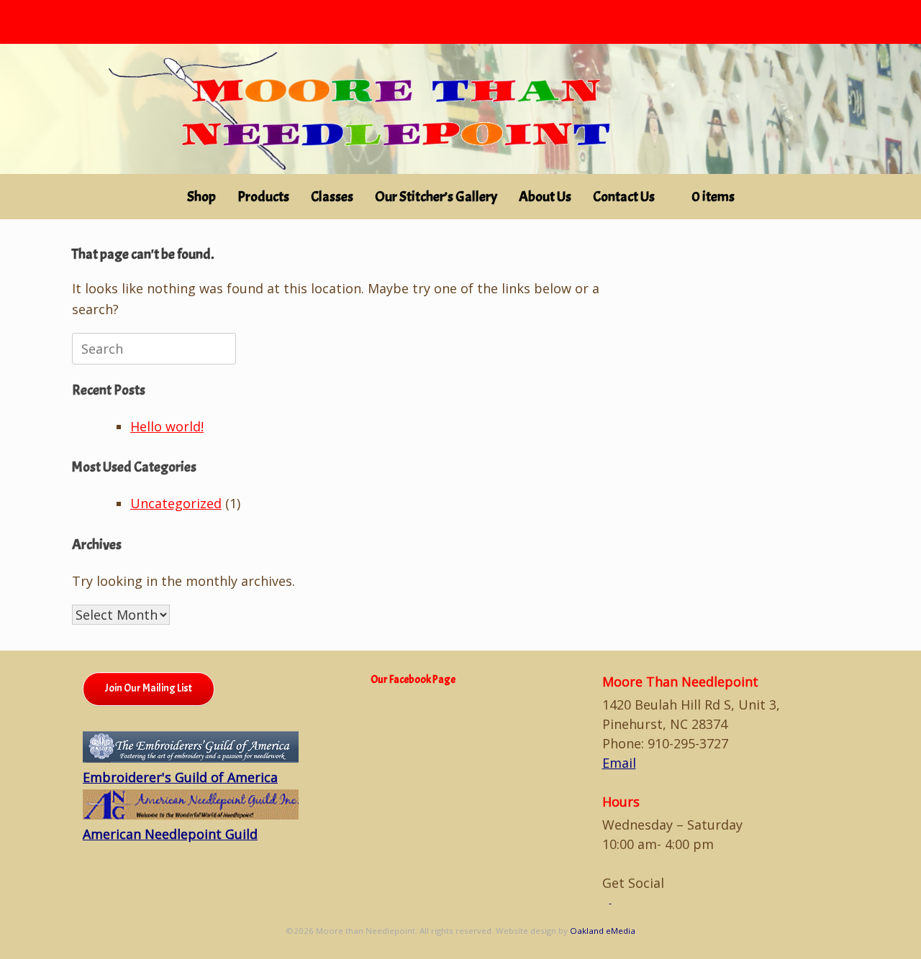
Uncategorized (176, 503)
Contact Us (624, 197)
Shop (201, 197)
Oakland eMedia (602, 930)
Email (619, 762)
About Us (545, 197)
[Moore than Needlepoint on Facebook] (607, 899)
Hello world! (167, 426)
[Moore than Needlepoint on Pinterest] (615, 899)
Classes (332, 197)
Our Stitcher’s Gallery (436, 197)
